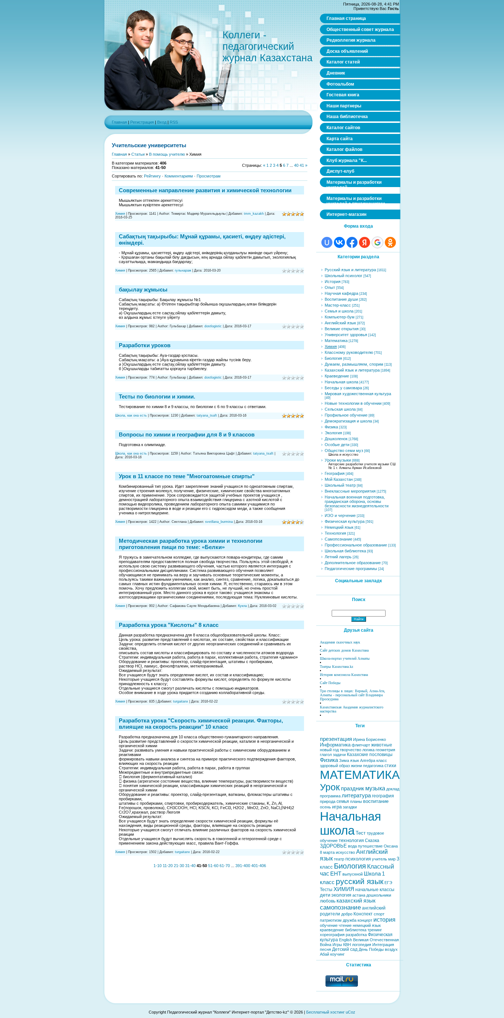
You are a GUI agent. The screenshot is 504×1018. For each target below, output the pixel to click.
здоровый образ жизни (341, 765)
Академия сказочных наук (340, 642)
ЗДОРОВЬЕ (333, 846)
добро (346, 914)
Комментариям (179, 176)
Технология (335, 533)
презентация (336, 739)
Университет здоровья (346, 334)
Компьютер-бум (340, 317)
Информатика (335, 745)
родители (330, 914)
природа (327, 801)
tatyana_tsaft (207, 415)
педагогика (373, 765)
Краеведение (337, 376)
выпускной (352, 874)
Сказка (372, 840)
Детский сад (345, 949)
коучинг (337, 954)
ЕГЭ (388, 882)
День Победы (371, 949)
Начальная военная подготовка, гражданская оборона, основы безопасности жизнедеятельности (357, 501)
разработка (356, 934)
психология (358, 859)
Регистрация (142, 122)
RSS (174, 122)
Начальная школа (341, 382)
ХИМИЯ (344, 889)
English (345, 940)
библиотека (355, 930)
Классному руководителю (349, 352)
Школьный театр (340, 485)
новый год (329, 750)
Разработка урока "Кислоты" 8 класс (168, 625)
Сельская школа (340, 409)
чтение (345, 925)
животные (381, 745)
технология (351, 840)
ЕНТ (335, 874)
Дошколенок (336, 438)
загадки (350, 807)
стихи (390, 765)
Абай (324, 954)
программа (330, 796)
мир (392, 859)
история (384, 920)
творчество (350, 750)
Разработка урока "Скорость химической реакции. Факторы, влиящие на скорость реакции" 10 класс (201, 723)
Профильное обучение (346, 415)
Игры (337, 944)
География (335, 473)
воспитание (376, 801)
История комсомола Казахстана (344, 675)
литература (356, 795)
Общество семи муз (344, 450)
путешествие (370, 846)
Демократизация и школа (348, 421)
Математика (336, 340)
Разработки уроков (144, 345)
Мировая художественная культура (358, 393)
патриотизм (331, 920)
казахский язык (356, 901)
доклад (392, 789)
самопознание (340, 907)
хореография (332, 934)
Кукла (242, 606)
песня (325, 949)
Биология (333, 358)
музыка (375, 788)
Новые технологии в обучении (353, 403)
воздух (391, 949)
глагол (326, 754)
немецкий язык (367, 925)
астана (358, 895)
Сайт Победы (330, 683)
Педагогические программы (351, 568)
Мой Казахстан (339, 479)
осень (325, 807)
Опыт (330, 287)
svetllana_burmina (219, 522)
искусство (345, 852)
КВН (347, 944)
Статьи (138, 154)
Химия (120, 213)
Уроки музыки (338, 460)
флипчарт (361, 745)
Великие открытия (342, 329)
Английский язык (340, 323)
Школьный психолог (343, 275)
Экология (333, 433)
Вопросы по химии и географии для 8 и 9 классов (187, 434)
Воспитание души (341, 299)
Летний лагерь (338, 557)
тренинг (374, 930)
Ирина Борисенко (369, 739)
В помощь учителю (167, 154)
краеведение (332, 930)
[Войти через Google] (377, 242)
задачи (339, 754)
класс (381, 760)
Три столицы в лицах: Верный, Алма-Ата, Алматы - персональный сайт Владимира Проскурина (352, 695)
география (383, 795)
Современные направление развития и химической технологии (205, 190)
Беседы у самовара (343, 388)
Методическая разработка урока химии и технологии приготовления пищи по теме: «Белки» (190, 544)
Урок (330, 787)
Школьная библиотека (345, 551)
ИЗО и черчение (340, 515)
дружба (349, 920)
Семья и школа (339, 311)
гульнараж (183, 270)
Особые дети (337, 444)
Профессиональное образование (356, 545)
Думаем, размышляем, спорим (354, 364)
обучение (329, 925)
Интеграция (383, 944)
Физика (331, 427)
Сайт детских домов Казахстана (344, 650)
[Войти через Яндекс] (364, 242)
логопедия (361, 944)
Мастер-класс (338, 305)
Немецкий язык (339, 527)
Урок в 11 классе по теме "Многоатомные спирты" (187, 476)
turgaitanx (180, 701)
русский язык (359, 881)
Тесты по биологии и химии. (157, 396)
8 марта (327, 852)
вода (352, 846)
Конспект (363, 914)
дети (325, 895)
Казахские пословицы (370, 754)
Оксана (391, 846)
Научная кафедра (341, 293)
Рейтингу (152, 176)
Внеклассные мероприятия (350, 491)
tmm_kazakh (254, 213)
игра (337, 807)
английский (374, 908)
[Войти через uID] (326, 242)
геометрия (385, 750)
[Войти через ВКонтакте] (339, 242)
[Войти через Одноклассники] (390, 242)
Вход (161, 122)
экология (341, 895)
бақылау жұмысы (143, 289)
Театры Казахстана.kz (336, 667)
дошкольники (378, 895)
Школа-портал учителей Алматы (345, 658)
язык (354, 760)
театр (339, 859)
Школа (372, 874)
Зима (344, 760)
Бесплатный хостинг (325, 1012)
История (333, 281)
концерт (365, 920)
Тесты (326, 889)
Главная (119, 122)
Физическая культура (345, 521)
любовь (327, 901)
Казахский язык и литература (352, 370)
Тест (361, 833)
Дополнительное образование (353, 562)
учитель (379, 859)
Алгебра (367, 760)
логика (368, 750)
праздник (352, 788)
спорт (379, 914)
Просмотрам (209, 176)
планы (356, 801)
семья (342, 801)
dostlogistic (213, 326)
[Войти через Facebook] (352, 242)
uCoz (350, 1012)
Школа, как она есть (131, 415)
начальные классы (374, 889)
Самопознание (338, 539)
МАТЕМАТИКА (360, 774)
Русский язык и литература (350, 270)
